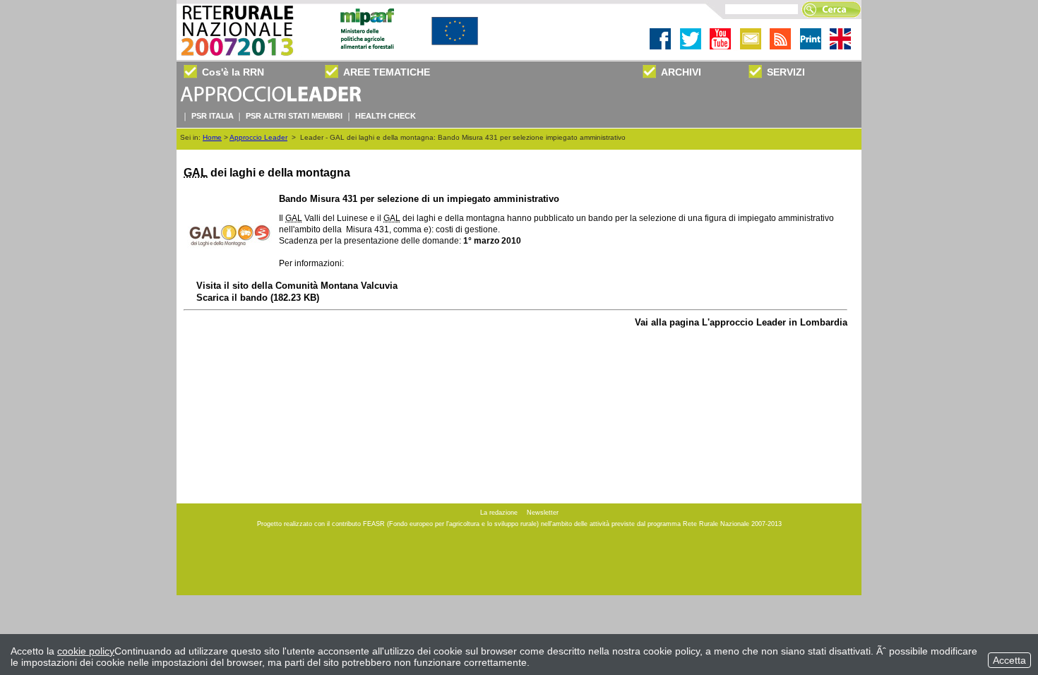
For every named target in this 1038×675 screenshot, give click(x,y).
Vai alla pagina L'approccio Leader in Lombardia (741, 322)
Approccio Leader (258, 137)
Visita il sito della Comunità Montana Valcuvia (297, 285)
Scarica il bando (257, 297)
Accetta (1009, 660)
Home (212, 137)
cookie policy (85, 651)
